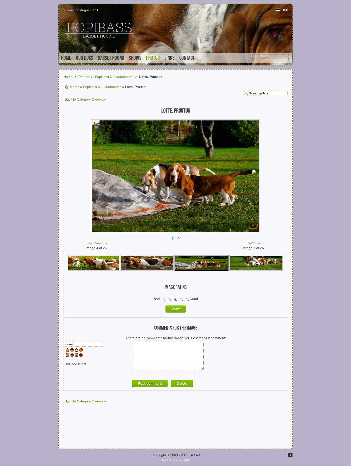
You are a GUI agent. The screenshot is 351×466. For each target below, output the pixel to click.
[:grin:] (76, 351)
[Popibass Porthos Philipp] (147, 263)
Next (251, 243)
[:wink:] (81, 351)
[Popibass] (256, 263)
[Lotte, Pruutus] (202, 263)
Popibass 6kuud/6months (114, 77)
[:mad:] (72, 356)
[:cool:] (72, 351)
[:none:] (67, 356)
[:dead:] (81, 356)
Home (68, 77)
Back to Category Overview (85, 99)
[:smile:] (67, 351)
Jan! (175, 460)
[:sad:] (76, 356)
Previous (100, 243)
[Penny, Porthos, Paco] (92, 263)
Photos (84, 77)
